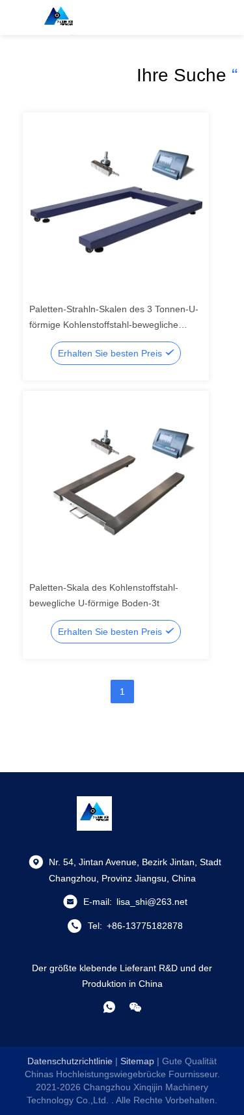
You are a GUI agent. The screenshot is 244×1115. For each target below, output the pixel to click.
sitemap (137, 1061)
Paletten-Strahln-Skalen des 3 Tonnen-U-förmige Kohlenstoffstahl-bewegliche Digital (113, 324)
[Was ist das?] (109, 1007)
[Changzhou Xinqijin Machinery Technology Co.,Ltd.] (58, 17)
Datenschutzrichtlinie (70, 1061)
